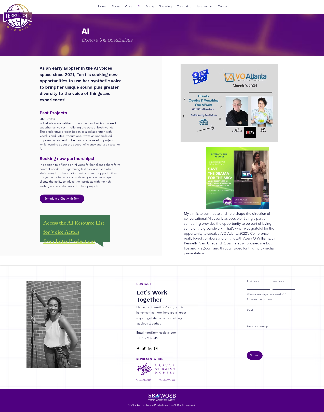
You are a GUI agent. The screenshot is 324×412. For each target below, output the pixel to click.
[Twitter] (144, 348)
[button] (264, 205)
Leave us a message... (258, 326)
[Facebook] (138, 348)
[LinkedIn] (150, 348)
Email (250, 310)
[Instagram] (156, 348)
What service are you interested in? (265, 294)
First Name (253, 281)
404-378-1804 (169, 380)
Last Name (278, 281)
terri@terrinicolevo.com (161, 332)
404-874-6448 (145, 380)
